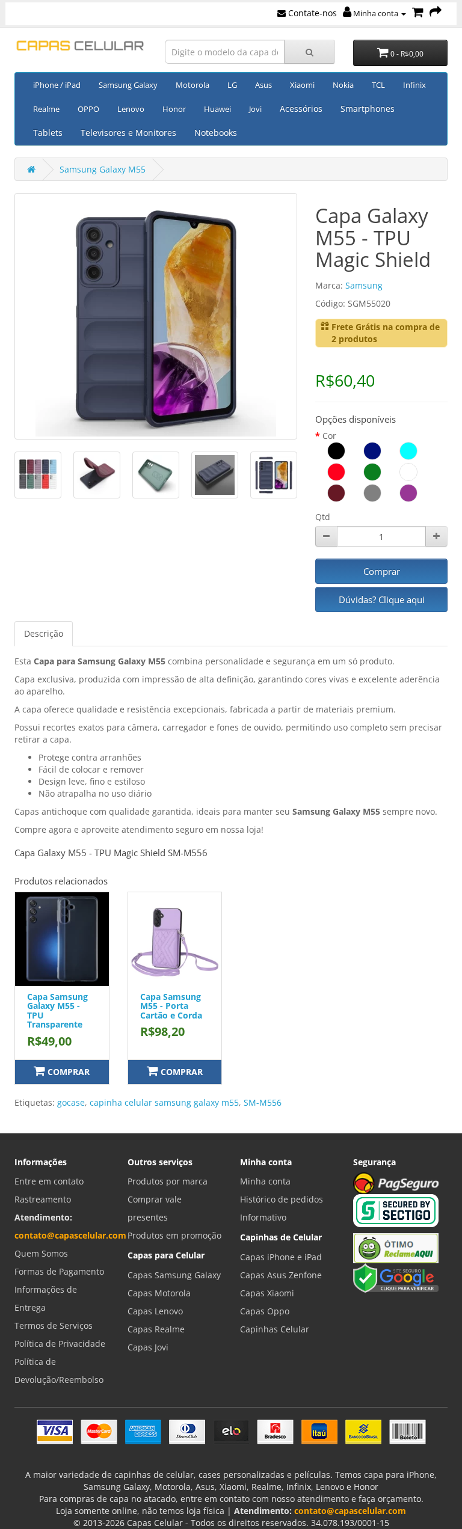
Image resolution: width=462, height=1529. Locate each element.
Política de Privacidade (59, 1343)
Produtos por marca (168, 1181)
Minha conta (375, 13)
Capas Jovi (148, 1347)
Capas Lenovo (155, 1311)
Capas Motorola (159, 1293)
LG (232, 84)
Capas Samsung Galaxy (174, 1275)
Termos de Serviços (53, 1325)
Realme (46, 108)
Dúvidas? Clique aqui (382, 599)
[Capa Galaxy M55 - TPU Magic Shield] (155, 316)
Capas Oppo (264, 1311)
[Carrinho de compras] (418, 13)
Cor (329, 435)
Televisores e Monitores (128, 132)
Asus (263, 84)
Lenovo (130, 108)
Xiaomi (302, 84)
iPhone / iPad (57, 84)
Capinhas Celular (274, 1329)
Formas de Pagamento (59, 1271)
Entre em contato (49, 1181)
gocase (71, 1102)
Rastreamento (42, 1199)
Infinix (414, 84)
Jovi (255, 108)
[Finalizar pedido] (436, 13)
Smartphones (367, 108)
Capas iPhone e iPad (281, 1257)
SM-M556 (263, 1102)
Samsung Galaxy (128, 84)
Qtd (322, 516)
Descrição (43, 633)
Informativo (263, 1217)
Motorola (192, 84)
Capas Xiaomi (267, 1293)
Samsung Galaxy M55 (103, 169)
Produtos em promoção (174, 1235)
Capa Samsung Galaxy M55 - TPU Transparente (57, 1010)
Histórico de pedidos (281, 1199)
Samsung (364, 285)
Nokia (343, 84)
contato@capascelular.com (70, 1235)
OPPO (88, 108)
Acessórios (301, 108)
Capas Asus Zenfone (281, 1275)
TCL (378, 84)
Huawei (217, 108)
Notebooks (215, 132)
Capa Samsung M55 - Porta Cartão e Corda (171, 1006)
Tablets (48, 132)
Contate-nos (311, 13)
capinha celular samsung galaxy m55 (164, 1102)
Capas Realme (156, 1329)
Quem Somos (41, 1253)
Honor (174, 108)
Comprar (381, 571)
